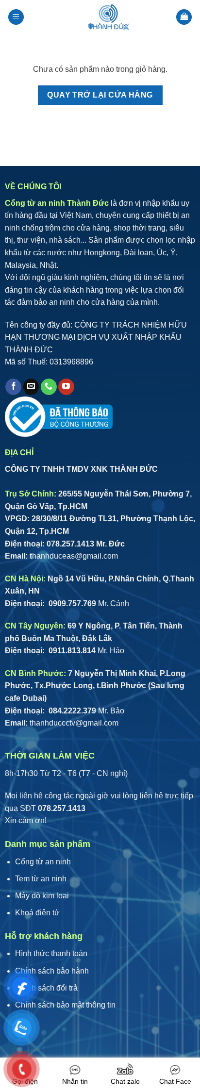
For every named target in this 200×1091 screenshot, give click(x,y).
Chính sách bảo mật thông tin (65, 1005)
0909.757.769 (71, 603)
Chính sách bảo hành (52, 971)
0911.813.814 (71, 650)
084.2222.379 (71, 711)
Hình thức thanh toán (51, 953)
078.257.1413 (70, 544)
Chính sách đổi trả (46, 988)
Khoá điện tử (37, 913)
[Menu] (16, 17)
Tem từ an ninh (41, 879)
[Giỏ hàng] (184, 17)
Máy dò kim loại (42, 896)
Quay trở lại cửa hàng (100, 95)
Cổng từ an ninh (43, 862)
